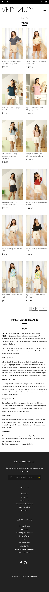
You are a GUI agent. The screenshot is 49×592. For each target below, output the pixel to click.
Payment (24, 529)
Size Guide (24, 546)
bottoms (30, 389)
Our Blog (24, 497)
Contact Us (24, 500)
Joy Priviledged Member (24, 549)
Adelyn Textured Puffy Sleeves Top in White (9, 203)
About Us (24, 494)
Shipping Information (24, 533)
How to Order (24, 526)
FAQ (24, 539)
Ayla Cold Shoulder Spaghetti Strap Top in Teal (12, 108)
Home (22, 18)
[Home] (18, 10)
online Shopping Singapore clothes (23, 336)
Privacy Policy (24, 507)
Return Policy (24, 536)
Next (44, 309)
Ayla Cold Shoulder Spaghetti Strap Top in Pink (36, 108)
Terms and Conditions (24, 504)
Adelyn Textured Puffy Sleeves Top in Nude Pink (35, 155)
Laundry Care (24, 543)
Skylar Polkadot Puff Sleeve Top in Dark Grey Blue (11, 62)
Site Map (24, 510)
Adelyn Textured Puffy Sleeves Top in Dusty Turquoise (9, 156)
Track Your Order (24, 553)
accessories (41, 386)
